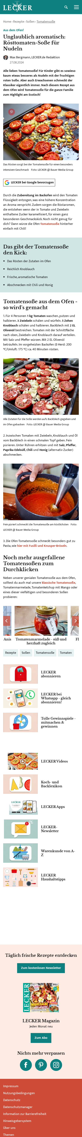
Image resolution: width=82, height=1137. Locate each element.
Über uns (9, 1128)
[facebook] (26, 1065)
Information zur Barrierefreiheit (24, 1114)
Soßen (30, 21)
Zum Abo (41, 1038)
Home (7, 21)
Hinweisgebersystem (17, 1121)
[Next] (75, 621)
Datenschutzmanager (17, 1107)
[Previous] (6, 621)
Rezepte (18, 21)
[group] (41, 626)
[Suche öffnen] (66, 7)
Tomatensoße (46, 21)
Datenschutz (11, 1100)
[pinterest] (41, 1065)
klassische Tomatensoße (58, 582)
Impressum (10, 1086)
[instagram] (56, 1065)
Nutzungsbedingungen (19, 1093)
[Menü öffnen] (76, 7)
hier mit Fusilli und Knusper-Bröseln (41, 546)
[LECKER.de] (17, 7)
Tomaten (66, 653)
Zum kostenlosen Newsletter (41, 968)
